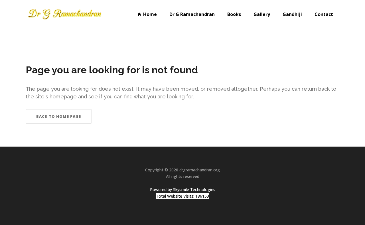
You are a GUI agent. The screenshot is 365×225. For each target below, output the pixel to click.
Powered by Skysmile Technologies (182, 189)
